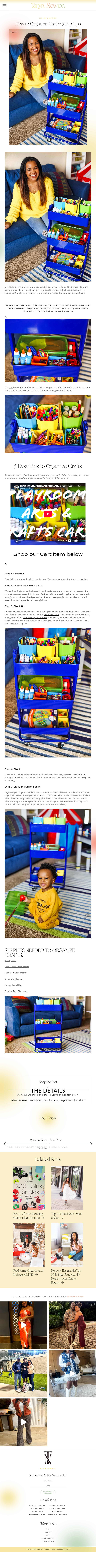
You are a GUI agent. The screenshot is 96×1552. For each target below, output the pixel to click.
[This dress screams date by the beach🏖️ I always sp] (23, 1325)
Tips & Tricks (57, 1512)
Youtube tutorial (35, 475)
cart (11, 387)
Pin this (13, 32)
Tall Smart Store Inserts (16, 973)
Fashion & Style (37, 1509)
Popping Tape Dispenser (16, 991)
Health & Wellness (57, 1509)
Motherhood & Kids (37, 1506)
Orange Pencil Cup (13, 985)
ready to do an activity (29, 798)
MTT (68, 1549)
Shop (48, 1535)
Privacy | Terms (48, 1538)
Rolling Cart (10, 960)
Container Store (12, 293)
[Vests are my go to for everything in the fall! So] (72, 1373)
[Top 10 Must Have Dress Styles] (67, 1209)
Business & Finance (37, 1515)
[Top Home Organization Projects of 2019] (29, 1266)
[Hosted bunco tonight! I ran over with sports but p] (23, 1422)
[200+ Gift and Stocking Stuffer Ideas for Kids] (29, 1209)
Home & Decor (37, 1512)
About (48, 1529)
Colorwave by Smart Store (35, 617)
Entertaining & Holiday (57, 1515)
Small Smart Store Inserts (17, 966)
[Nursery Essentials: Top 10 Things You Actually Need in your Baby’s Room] (67, 1266)
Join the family (48, 1491)
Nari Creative (59, 1549)
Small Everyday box (14, 979)
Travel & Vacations (57, 1506)
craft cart (79, 293)
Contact (48, 1532)
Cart (39, 1100)
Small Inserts (51, 1100)
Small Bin (80, 1100)
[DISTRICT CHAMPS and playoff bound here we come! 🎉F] (23, 1373)
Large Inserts (67, 1100)
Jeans (32, 1100)
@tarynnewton (75, 1297)
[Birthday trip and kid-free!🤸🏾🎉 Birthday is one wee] (72, 1325)
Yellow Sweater (19, 1100)
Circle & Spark (48, 1541)
